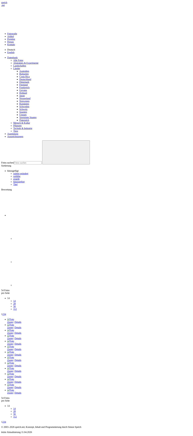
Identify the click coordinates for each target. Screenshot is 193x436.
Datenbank (12, 57)
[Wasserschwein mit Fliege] (10, 368)
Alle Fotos (18, 60)
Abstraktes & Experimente (25, 63)
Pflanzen (17, 125)
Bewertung (6, 189)
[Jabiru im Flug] (10, 330)
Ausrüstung (12, 133)
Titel (15, 184)
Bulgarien (24, 74)
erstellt (16, 179)
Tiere (15, 131)
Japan (22, 95)
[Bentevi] (10, 324)
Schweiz (23, 109)
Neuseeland (24, 98)
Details (18, 322)
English (10, 52)
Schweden (24, 106)
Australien (24, 71)
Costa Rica (24, 76)
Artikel (10, 36)
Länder (16, 68)
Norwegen (24, 101)
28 (14, 303)
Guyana (23, 90)
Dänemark (24, 82)
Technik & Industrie (22, 128)
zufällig (16, 176)
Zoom (10, 322)
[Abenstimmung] (10, 363)
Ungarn (23, 114)
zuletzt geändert (20, 173)
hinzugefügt (19, 181)
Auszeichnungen (15, 136)
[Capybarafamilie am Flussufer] (10, 379)
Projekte (11, 39)
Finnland (23, 84)
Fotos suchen (7, 162)
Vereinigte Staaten (27, 117)
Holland (23, 93)
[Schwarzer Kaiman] (10, 346)
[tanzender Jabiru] (10, 335)
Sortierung (6, 165)
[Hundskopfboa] (10, 319)
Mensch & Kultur (21, 123)
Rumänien (24, 104)
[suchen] (66, 152)
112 (15, 309)
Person (10, 42)
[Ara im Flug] (10, 390)
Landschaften (19, 65)
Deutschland (25, 79)
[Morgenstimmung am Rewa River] (10, 384)
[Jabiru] (10, 341)
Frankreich (24, 87)
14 (14, 301)
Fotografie (12, 33)
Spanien (23, 112)
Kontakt (11, 44)
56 (14, 306)
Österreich (24, 120)
